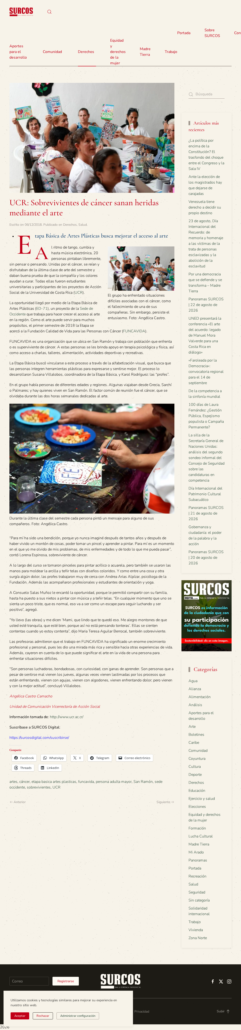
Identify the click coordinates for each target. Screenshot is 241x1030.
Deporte (195, 774)
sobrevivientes (39, 787)
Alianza (195, 689)
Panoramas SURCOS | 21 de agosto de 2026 (206, 513)
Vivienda (196, 930)
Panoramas (198, 860)
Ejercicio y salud (202, 798)
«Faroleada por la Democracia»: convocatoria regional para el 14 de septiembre (206, 372)
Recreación (197, 876)
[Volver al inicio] (21, 12)
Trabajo (171, 51)
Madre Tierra (145, 51)
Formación (197, 828)
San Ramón (143, 781)
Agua (193, 681)
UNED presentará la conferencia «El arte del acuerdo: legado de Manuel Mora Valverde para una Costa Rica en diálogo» (205, 335)
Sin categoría (199, 900)
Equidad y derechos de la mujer (118, 52)
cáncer (24, 781)
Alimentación (200, 697)
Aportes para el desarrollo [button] (18, 52)
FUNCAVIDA (134, 331)
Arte (192, 726)
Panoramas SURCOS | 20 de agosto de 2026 (206, 557)
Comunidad (198, 750)
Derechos (70, 224)
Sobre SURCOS (212, 33)
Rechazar (42, 1016)
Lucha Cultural (201, 836)
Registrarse (65, 981)
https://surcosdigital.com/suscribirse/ (39, 737)
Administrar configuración (77, 1016)
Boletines (196, 734)
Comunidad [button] (52, 51)
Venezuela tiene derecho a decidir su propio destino (205, 207)
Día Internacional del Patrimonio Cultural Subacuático (205, 494)
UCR (79, 292)
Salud (82, 224)
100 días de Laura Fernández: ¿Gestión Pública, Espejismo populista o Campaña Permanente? (206, 416)
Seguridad (197, 892)
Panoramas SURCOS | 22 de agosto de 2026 (206, 305)
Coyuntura (197, 758)
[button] (49, 12)
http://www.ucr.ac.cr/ (66, 717)
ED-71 (42, 308)
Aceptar (19, 1016)
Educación (197, 790)
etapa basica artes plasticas (54, 781)
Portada (183, 33)
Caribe (194, 742)
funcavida (86, 781)
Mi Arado (196, 852)
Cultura (195, 766)
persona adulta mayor (114, 781)
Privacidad (141, 1011)
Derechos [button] (86, 51)
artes (13, 781)
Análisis (195, 705)
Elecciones (197, 806)
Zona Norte (198, 938)
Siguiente (163, 802)
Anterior (20, 802)
